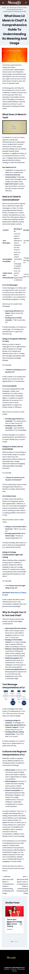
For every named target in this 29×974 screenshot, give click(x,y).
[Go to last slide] (8, 923)
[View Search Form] (26, 2)
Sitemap (14, 971)
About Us (6, 969)
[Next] (21, 923)
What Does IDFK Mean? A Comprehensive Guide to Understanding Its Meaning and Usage (8, 885)
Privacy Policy (21, 969)
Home (4, 7)
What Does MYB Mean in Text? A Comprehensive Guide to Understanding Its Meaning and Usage (22, 885)
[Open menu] (3, 3)
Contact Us (13, 969)
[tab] (11, 941)
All (7, 7)
